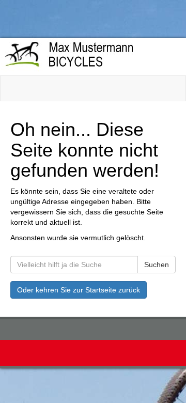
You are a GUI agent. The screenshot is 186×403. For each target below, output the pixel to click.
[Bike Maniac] (89, 56)
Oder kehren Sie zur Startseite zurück (78, 290)
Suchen (156, 264)
